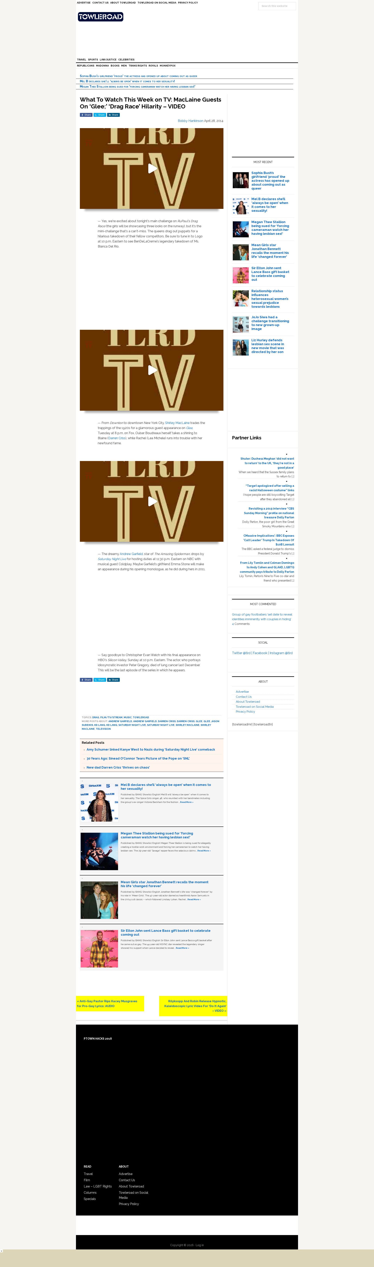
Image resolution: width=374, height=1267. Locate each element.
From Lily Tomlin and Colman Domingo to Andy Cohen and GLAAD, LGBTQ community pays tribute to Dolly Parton (267, 567)
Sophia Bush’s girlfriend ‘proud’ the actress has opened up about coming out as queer (138, 76)
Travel (88, 1174)
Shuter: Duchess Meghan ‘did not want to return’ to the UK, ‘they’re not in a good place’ (267, 463)
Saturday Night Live (112, 559)
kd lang (99, 725)
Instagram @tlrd (281, 653)
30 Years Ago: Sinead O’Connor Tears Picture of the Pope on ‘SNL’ (138, 758)
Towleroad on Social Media (255, 706)
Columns (90, 1192)
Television (103, 729)
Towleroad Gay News (188, 16)
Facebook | (261, 653)
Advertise (242, 691)
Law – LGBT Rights (98, 1186)
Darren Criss (116, 438)
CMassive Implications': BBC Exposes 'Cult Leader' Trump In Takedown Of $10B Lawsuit (268, 540)
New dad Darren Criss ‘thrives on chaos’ (118, 767)
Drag (95, 717)
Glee (189, 428)
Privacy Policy (245, 711)
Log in (200, 1245)
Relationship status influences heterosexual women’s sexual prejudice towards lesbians (269, 299)
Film (87, 1180)
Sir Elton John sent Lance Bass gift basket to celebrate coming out (270, 274)
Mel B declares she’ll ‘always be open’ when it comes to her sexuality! (127, 81)
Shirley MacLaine (177, 423)
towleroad (141, 717)
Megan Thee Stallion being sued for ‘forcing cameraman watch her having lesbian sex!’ (137, 86)
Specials (90, 1199)
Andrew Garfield (131, 554)
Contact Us (243, 697)
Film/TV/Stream (111, 717)
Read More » (186, 802)
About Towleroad (248, 701)
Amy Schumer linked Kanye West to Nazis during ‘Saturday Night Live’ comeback (151, 749)
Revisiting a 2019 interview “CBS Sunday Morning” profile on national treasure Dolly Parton (269, 513)
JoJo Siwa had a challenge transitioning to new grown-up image (270, 323)
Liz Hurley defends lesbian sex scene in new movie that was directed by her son (267, 346)
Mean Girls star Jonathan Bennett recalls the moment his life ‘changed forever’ (270, 251)
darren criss (186, 721)
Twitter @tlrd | (242, 653)
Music (128, 717)
